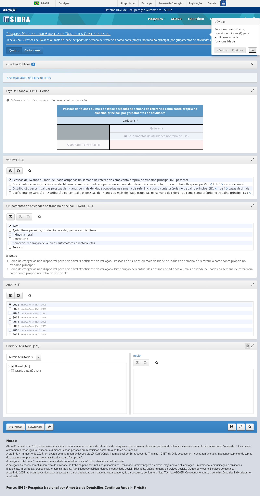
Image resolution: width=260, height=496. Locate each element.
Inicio (137, 355)
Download (35, 427)
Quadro (14, 50)
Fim (252, 50)
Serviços (64, 3)
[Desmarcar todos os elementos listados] (18, 170)
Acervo (176, 19)
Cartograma (32, 50)
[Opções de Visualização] (49, 426)
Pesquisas (155, 19)
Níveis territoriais (21, 357)
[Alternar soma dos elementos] (10, 216)
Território (196, 19)
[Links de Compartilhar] (241, 426)
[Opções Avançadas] (250, 426)
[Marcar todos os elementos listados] (10, 170)
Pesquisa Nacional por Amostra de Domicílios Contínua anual (58, 33)
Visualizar (15, 427)
